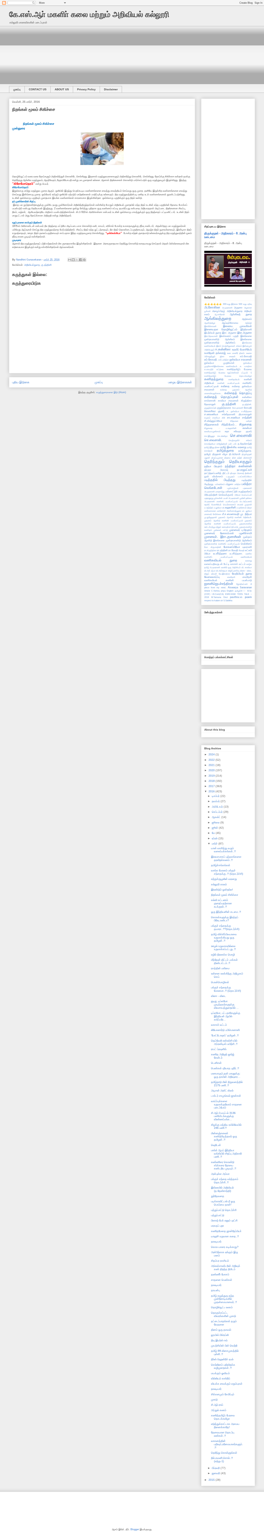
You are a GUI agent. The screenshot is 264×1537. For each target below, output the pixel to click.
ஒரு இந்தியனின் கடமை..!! (226, 911)
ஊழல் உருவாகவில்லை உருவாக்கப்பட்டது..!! (223, 947)
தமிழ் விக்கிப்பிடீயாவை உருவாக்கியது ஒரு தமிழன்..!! (224, 937)
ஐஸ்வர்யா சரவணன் (241, 359)
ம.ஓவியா (218, 507)
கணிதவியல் (233, 379)
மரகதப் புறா (217, 1225)
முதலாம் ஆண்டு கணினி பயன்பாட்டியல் (223, 520)
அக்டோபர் (218, 806)
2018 (212, 780)
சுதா (227, 431)
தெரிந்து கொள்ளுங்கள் (224, 1452)
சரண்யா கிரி (218, 418)
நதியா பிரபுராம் (213, 466)
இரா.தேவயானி (211, 336)
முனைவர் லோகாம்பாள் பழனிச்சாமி (228, 533)
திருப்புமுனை (217, 458)
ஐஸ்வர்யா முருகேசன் (219, 363)
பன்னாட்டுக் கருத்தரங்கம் (238, 491)
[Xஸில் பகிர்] (77, 260)
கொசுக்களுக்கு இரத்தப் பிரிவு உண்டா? (224, 919)
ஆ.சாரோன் (220, 314)
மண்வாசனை (210, 511)
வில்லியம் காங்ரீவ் (220, 1378)
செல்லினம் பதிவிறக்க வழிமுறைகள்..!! (223, 1366)
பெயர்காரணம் (229, 504)
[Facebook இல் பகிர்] (81, 260)
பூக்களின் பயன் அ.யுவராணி (226, 498)
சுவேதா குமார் (243, 431)
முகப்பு (16, 89)
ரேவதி (241, 550)
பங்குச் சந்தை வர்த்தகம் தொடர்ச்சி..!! (224, 1181)
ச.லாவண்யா (211, 414)
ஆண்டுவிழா (209, 323)
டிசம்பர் (216, 796)
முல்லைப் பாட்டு (221, 530)
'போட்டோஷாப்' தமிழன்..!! (225, 1035)
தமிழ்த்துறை (225, 450)
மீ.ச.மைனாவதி (230, 514)
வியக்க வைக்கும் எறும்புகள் (226, 1383)
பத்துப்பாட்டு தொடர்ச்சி (224, 1210)
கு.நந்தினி (46, 264)
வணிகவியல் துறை (220, 560)
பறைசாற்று (220, 491)
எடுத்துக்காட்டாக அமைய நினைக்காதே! (225, 1425)
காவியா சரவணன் (228, 400)
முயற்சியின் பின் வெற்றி (224, 1345)
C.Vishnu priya (218, 591)
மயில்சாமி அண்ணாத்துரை (229, 511)
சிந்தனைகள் (211, 424)
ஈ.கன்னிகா (223, 349)
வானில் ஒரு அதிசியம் (231, 567)
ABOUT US (62, 89)
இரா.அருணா (244, 332)
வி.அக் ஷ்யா (209, 571)
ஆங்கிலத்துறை (217, 318)
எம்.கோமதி (246, 356)
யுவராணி (247, 547)
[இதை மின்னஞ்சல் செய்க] (70, 260)
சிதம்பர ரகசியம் (220, 1260)
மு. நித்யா (246, 514)
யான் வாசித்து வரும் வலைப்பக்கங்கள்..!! (223, 850)
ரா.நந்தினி (222, 550)
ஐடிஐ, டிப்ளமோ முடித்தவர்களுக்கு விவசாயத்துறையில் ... (225, 1004)
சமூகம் (207, 418)
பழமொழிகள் (232, 488)
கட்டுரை (220, 369)
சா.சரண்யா (233, 417)
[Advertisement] (125, 53)
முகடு (214, 1399)
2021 (212, 765)
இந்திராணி (246, 329)
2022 (212, 759)
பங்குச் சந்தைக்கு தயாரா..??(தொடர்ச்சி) (225, 927)
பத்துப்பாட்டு (217, 1215)
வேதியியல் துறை (242, 573)
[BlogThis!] (73, 260)
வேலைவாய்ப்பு (212, 576)
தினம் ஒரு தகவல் (221, 1329)
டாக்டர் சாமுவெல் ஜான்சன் (226, 1095)
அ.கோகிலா (212, 307)
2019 (212, 775)
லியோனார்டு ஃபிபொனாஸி (225, 1029)
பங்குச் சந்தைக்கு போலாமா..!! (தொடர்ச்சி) (226, 989)
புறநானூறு (208, 498)
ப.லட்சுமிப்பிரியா (245, 476)
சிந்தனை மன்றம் (241, 421)
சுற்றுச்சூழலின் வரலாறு (224, 878)
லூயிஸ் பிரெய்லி (220, 1334)
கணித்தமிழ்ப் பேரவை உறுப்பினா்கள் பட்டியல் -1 (228, 372)
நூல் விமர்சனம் (213, 476)
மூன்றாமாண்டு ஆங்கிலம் (239, 540)
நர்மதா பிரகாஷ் (216, 470)
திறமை (227, 458)
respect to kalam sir (213, 600)
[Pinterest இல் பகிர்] (84, 260)
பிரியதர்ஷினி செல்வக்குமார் (218, 495)
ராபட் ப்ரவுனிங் (219, 1049)
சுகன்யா (247, 428)
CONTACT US (37, 89)
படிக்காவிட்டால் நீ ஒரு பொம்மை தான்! (223, 1203)
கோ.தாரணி (237, 408)
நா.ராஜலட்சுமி (244, 469)
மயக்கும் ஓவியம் (220, 1373)
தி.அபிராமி (234, 454)
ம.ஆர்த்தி (208, 507)
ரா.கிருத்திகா (210, 550)
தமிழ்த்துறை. (245, 450)
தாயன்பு (215, 1290)
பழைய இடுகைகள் (180, 382)
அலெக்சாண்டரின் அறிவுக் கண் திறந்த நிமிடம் (225, 1267)
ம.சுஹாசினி (229, 507)
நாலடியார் (216, 1241)
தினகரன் (248, 458)
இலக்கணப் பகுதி (229, 336)
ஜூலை (216, 822)
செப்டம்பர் (217, 811)
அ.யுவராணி (227, 308)
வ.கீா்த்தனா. (236, 553)
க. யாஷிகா (246, 366)
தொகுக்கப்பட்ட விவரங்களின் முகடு (223, 1314)
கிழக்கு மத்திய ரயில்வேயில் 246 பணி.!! (226, 1126)
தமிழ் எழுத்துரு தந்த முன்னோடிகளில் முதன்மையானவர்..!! (224, 1299)
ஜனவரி (216, 1473)
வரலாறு (248, 560)
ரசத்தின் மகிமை (220, 968)
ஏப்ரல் (215, 838)
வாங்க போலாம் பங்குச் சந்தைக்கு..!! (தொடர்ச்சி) (227, 872)
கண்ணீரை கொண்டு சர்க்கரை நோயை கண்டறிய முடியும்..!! (223, 1165)
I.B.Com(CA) (218, 594)
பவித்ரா (237, 484)
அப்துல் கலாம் (218, 1410)
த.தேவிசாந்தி (245, 443)
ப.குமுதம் (230, 476)
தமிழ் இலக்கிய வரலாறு (233, 447)
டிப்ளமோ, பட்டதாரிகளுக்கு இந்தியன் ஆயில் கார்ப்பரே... (225, 1016)
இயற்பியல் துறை (212, 332)
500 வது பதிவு (245, 304)
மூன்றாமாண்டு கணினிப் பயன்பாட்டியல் (222, 544)
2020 (212, 770)
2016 (212, 791)
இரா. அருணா (229, 332)
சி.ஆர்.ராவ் (217, 1404)
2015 (212, 1479)
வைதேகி (231, 577)
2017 (212, 786)
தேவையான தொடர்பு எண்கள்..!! (222, 1434)
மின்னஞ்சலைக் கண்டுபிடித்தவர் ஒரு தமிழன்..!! (224, 1136)
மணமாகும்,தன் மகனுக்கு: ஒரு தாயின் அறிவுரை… (225, 1075)
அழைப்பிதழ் (218, 311)
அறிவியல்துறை (32, 264)
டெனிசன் (216, 1062)
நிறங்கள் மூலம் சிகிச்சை (224, 894)
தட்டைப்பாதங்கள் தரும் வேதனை (224, 1323)
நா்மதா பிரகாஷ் (237, 473)
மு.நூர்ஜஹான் (210, 517)
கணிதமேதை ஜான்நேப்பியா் (226, 1231)
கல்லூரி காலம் (219, 884)
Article (207, 591)
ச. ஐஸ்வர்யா (233, 411)
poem (248, 597)
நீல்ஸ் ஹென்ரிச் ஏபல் (222, 1359)
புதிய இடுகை (20, 382)
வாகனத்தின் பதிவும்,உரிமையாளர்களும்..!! (227, 1444)
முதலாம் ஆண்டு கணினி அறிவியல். (235, 517)
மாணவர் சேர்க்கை (212, 514)
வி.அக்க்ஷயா (221, 571)
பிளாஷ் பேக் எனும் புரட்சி (224, 1220)
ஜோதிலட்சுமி (242, 584)
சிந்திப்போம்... (229, 424)
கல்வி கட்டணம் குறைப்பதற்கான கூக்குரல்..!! (221, 903)
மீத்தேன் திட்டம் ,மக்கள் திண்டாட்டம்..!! (224, 961)
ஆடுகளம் (247, 319)
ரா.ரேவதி (233, 550)
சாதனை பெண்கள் (221, 1279)
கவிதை (225, 386)
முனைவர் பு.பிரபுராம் (240, 529)
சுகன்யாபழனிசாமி (212, 431)
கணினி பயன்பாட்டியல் (228, 383)
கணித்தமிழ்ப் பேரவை (239, 369)
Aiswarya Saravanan (240, 587)
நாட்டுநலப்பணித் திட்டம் (216, 473)
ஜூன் (215, 827)
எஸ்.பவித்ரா (223, 360)
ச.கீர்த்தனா (246, 411)
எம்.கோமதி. (211, 359)
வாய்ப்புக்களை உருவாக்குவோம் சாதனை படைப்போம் (226, 1104)
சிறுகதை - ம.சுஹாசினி (220, 428)
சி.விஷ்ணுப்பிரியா (213, 421)
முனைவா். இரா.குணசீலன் (222, 537)
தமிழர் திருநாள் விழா (216, 454)
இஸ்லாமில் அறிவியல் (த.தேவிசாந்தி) (222, 1189)
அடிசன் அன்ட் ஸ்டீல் (222, 1090)
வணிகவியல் (246, 557)
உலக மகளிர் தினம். (236, 353)
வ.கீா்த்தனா (220, 553)
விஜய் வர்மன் (210, 574)
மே (214, 832)
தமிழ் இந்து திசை (212, 447)
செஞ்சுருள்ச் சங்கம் (240, 440)
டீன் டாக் (232, 444)
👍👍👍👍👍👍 (213, 304)
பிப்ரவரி (216, 1468)
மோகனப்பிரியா (232, 546)
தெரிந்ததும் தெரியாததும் (228, 461)
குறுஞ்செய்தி (210, 408)
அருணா (238, 307)
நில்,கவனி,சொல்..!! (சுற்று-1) (222, 1459)
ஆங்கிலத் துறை (241, 314)
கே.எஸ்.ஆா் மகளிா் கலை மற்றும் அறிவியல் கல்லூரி (89, 14)
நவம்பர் (216, 801)
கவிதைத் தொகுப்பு (238, 393)
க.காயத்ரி (208, 369)
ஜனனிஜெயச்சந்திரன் (218, 584)
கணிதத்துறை (213, 379)
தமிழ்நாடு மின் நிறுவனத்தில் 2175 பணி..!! (227, 1083)
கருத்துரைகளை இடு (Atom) (111, 392)
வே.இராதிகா (224, 574)
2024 (212, 754)
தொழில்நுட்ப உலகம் (222, 1307)
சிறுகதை (245, 424)
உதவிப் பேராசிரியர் (242, 349)
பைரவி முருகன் (244, 504)
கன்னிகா (247, 397)
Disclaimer (111, 89)
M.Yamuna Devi (219, 597)
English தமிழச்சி (234, 591)
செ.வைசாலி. (213, 440)
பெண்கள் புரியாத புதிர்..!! (225, 1068)
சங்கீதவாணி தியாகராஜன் (237, 414)
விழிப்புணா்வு (233, 571)
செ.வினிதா (222, 436)
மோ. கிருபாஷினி (212, 547)
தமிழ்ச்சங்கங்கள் (220, 865)
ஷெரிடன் (216, 1145)
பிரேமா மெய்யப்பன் (243, 495)
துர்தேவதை (217, 1196)
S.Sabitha (227, 600)
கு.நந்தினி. (247, 404)
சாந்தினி (247, 417)
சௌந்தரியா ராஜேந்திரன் (215, 444)
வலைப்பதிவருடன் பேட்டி (216, 564)
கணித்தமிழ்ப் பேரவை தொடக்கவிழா (228, 376)
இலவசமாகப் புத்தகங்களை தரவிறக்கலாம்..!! (226, 858)
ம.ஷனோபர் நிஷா (244, 507)
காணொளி (209, 400)
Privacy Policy (86, 89)
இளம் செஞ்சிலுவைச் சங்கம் (229, 346)
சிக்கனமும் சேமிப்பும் (222, 1394)
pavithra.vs (236, 597)
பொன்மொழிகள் (220, 982)
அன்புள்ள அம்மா (220, 1173)
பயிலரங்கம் (220, 484)
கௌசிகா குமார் (214, 411)
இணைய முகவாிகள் (237, 326)
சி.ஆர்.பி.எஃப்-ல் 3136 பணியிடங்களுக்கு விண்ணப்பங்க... (223, 1116)
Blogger (134, 1529)
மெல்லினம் (246, 543)
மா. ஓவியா (247, 511)
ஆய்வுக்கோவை (230, 323)
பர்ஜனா (229, 484)
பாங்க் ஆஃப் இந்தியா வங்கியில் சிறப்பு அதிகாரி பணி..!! (226, 1153)
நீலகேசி (248, 473)
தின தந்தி (237, 458)
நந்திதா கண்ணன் (238, 466)
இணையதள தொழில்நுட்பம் (220, 329)
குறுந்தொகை (224, 407)
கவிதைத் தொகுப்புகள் (221, 397)
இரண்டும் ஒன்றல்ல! (222, 889)
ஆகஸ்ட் (216, 817)
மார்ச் (215, 843)
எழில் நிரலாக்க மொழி (223, 954)
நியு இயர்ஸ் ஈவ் (219, 1340)
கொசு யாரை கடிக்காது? (224, 1246)
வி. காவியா (247, 567)
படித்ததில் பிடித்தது (220, 480)
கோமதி (248, 407)
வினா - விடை (246, 571)
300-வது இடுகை (230, 304)
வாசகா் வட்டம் (237, 564)
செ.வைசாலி (241, 435)
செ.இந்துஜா (209, 436)
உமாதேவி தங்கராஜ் (215, 352)
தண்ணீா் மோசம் (220, 1274)
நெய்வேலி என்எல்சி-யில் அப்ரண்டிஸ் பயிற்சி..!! (224, 1042)
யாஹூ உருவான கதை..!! (225, 1236)
